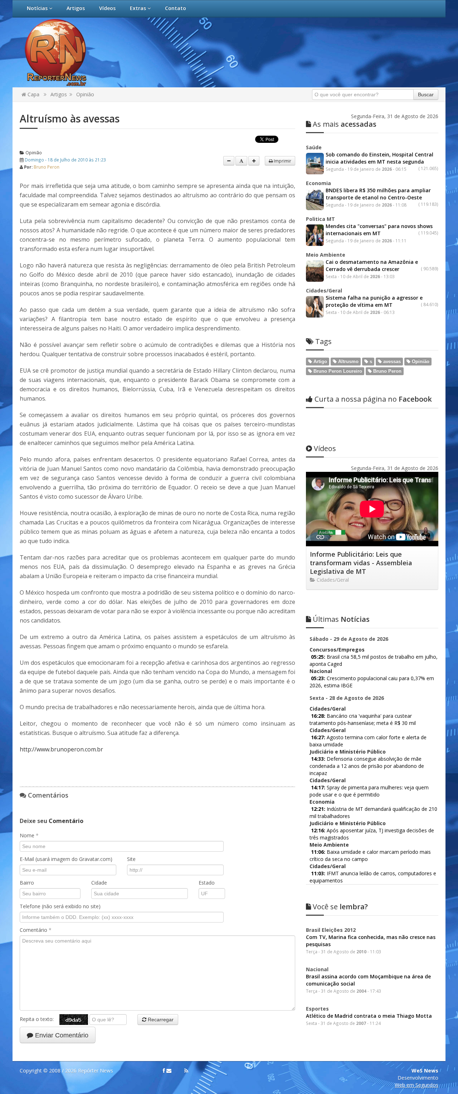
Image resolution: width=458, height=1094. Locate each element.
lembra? (340, 906)
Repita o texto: (39, 1019)
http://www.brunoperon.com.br (61, 749)
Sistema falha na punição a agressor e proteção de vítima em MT (374, 301)
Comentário (36, 929)
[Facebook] (164, 1070)
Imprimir (282, 161)
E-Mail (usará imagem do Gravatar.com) (66, 859)
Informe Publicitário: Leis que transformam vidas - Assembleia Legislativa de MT (361, 563)
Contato (175, 8)
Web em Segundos (416, 1084)
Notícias (38, 8)
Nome (29, 835)
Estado (207, 882)
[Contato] (168, 1070)
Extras (138, 8)
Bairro (27, 882)
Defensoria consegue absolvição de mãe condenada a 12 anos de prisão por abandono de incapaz (367, 765)
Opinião (85, 94)
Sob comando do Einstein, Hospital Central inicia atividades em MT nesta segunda (379, 158)
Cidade (99, 882)
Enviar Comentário (60, 1035)
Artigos (76, 8)
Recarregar (160, 1019)
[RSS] (186, 1070)
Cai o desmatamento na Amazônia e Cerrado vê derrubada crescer (372, 265)
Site (131, 859)
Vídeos (107, 8)
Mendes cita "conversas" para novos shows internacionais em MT (379, 230)
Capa (32, 94)
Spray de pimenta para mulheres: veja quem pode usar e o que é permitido (369, 791)
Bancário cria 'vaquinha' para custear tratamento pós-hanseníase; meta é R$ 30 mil (363, 719)
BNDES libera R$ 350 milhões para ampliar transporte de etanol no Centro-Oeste (378, 194)
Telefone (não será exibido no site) (60, 906)
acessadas (344, 124)
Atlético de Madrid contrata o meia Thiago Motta (369, 1015)
